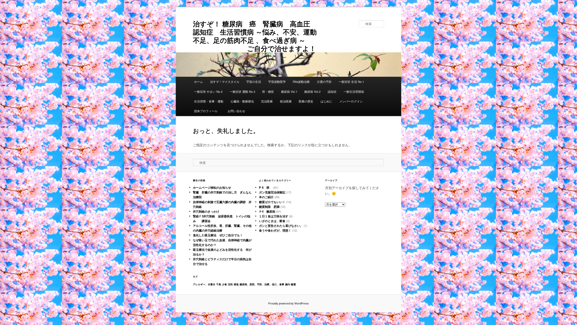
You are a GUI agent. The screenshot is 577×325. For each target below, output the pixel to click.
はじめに (326, 101)
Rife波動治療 (301, 81)
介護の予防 (324, 81)
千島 (218, 284)
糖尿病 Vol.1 (289, 91)
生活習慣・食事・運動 (208, 101)
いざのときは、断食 (272, 221)
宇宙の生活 (253, 81)
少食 (224, 284)
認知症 (332, 91)
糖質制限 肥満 (269, 206)
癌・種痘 (268, 91)
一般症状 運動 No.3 (242, 91)
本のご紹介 (266, 197)
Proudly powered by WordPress (288, 303)
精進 (236, 284)
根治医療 (286, 101)
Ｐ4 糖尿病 (267, 211)
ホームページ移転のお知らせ (212, 187)
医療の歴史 (306, 101)
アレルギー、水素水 (204, 284)
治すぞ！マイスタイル (224, 81)
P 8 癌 (265, 187)
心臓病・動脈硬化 (242, 101)
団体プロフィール (207, 111)
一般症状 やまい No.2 (208, 91)
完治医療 (267, 101)
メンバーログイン (351, 101)
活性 (230, 284)
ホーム (198, 81)
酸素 (293, 284)
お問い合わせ (236, 111)
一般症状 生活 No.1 (351, 81)
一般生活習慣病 (353, 91)
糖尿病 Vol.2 (312, 91)
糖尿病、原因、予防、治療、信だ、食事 (262, 284)
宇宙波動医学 (277, 81)
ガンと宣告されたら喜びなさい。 (281, 225)
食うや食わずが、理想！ (275, 230)
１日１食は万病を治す (273, 216)
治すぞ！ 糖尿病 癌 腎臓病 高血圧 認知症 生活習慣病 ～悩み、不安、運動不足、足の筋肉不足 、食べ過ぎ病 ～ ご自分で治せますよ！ (258, 36)
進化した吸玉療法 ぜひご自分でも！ (219, 235)
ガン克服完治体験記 (272, 192)
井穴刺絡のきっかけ (206, 211)
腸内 (287, 284)
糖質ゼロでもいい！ (272, 202)
